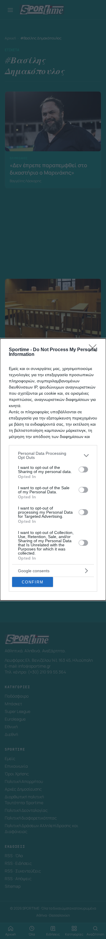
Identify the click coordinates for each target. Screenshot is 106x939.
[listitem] (53, 455)
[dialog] (53, 469)
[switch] (83, 469)
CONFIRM (33, 582)
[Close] (94, 350)
